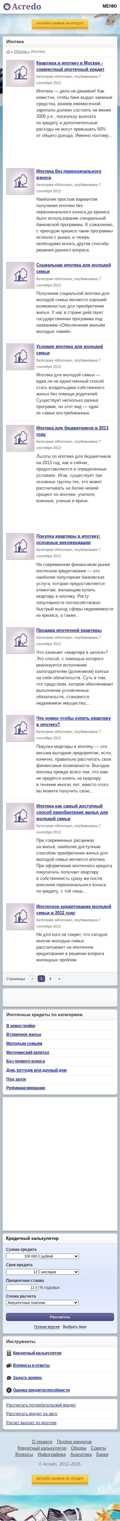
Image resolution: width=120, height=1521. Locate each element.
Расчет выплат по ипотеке (31, 1422)
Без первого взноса (25, 1061)
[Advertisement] (61, 151)
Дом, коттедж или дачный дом (36, 1070)
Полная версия (47, 1327)
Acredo (8, 51)
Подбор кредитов (74, 1442)
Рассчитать (60, 1317)
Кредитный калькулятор (32, 1238)
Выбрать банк (74, 1327)
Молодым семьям (24, 1043)
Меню (110, 6)
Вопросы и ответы (31, 1365)
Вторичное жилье (23, 1034)
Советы (98, 1448)
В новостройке (20, 1025)
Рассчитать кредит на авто (31, 1413)
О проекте (42, 1442)
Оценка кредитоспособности (41, 1390)
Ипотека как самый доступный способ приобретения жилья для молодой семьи (72, 812)
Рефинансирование (25, 1088)
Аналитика (81, 1454)
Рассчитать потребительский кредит (41, 1405)
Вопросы (24, 1454)
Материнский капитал (27, 1052)
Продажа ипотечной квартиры (69, 630)
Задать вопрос (27, 1377)
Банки (102, 1454)
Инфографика (52, 1454)
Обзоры (78, 1448)
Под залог (16, 1079)
